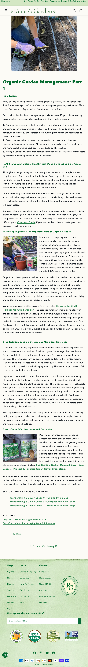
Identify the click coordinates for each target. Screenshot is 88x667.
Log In (10, 608)
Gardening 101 (26, 578)
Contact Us (44, 571)
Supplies (11, 590)
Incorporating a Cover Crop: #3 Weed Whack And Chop (42, 505)
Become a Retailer (47, 596)
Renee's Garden (47, 664)
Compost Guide (26, 222)
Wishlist (11, 602)
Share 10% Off (45, 584)
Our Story (24, 590)
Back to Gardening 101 (46, 546)
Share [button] (18, 534)
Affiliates (43, 590)
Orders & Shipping (28, 571)
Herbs (10, 578)
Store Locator (45, 578)
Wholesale (44, 602)
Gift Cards (12, 596)
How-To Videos (27, 584)
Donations (24, 596)
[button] (6, 10)
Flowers (10, 584)
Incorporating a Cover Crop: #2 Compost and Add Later (42, 501)
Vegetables (12, 571)
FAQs (22, 602)
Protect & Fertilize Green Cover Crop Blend (39, 468)
